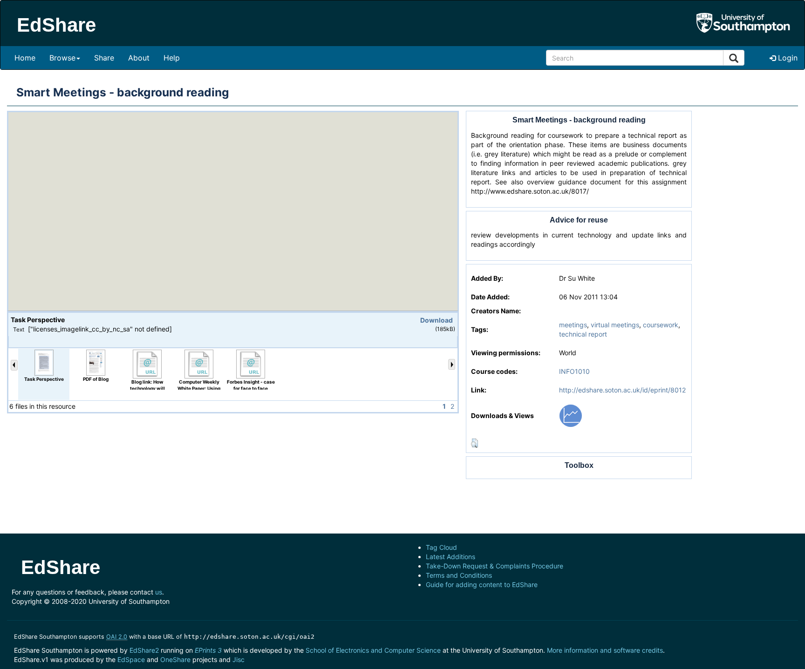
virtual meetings (615, 325)
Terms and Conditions (459, 575)
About (139, 57)
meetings (573, 325)
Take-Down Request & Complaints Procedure (494, 566)
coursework (660, 325)
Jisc (238, 659)
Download (436, 320)
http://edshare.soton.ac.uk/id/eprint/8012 (622, 390)
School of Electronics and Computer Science (373, 650)
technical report (583, 334)
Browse (62, 57)
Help (172, 57)
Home (24, 57)
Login (787, 57)
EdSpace (131, 659)
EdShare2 (144, 650)
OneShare (175, 659)
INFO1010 (574, 371)
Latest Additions (450, 557)
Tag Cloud (441, 547)
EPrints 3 (208, 650)
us (158, 592)
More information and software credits (605, 650)
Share (104, 57)
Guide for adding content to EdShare (482, 584)
